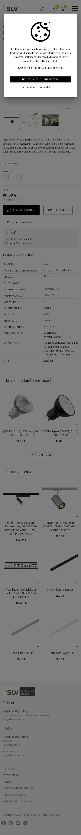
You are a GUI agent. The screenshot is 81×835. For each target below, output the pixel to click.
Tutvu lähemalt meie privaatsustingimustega (40, 67)
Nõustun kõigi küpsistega (40, 79)
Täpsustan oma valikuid (38, 87)
